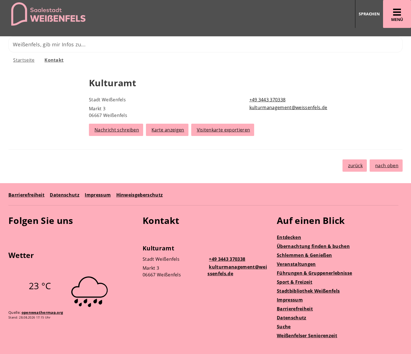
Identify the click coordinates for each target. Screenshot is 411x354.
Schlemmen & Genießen (304, 255)
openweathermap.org (42, 312)
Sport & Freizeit (294, 282)
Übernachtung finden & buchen (313, 246)
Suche (284, 327)
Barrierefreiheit (26, 195)
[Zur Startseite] (100, 14)
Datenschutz (64, 195)
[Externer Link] (13, 237)
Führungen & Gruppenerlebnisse (314, 273)
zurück (355, 165)
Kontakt (53, 60)
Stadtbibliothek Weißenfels (308, 291)
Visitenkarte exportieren (223, 130)
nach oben (386, 165)
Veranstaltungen (296, 264)
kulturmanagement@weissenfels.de (287, 107)
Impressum (98, 195)
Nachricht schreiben (117, 130)
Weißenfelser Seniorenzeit (307, 336)
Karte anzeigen (168, 130)
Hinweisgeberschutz (139, 195)
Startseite (23, 60)
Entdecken (289, 237)
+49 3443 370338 (267, 100)
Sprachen (369, 13)
